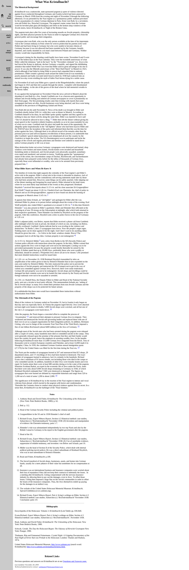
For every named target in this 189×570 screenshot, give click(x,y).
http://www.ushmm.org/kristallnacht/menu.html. (46, 547)
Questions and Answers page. (75, 561)
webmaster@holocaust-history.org (51, 567)
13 (78, 347)
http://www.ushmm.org (60, 544)
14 (56, 376)
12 (78, 326)
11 (28, 316)
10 (51, 309)
